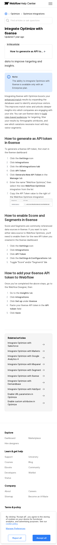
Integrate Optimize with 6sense (23, 376)
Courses (9, 462)
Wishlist (32, 473)
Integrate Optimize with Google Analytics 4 (23, 357)
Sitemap (9, 496)
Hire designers (12, 443)
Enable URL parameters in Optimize (20, 395)
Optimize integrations (34, 14)
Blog (30, 462)
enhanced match (13, 99)
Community (34, 467)
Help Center (28, 3)
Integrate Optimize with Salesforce (19, 344)
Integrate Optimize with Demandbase (19, 382)
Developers (10, 473)
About (8, 491)
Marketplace (34, 438)
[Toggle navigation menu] (50, 3)
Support (9, 457)
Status (8, 478)
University (33, 457)
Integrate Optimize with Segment (24, 370)
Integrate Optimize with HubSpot (24, 389)
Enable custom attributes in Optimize (21, 403)
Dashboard (10, 438)
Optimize (15, 14)
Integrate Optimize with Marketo (24, 351)
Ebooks (8, 467)
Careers (32, 491)
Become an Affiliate (38, 496)
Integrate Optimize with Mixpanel (24, 364)
